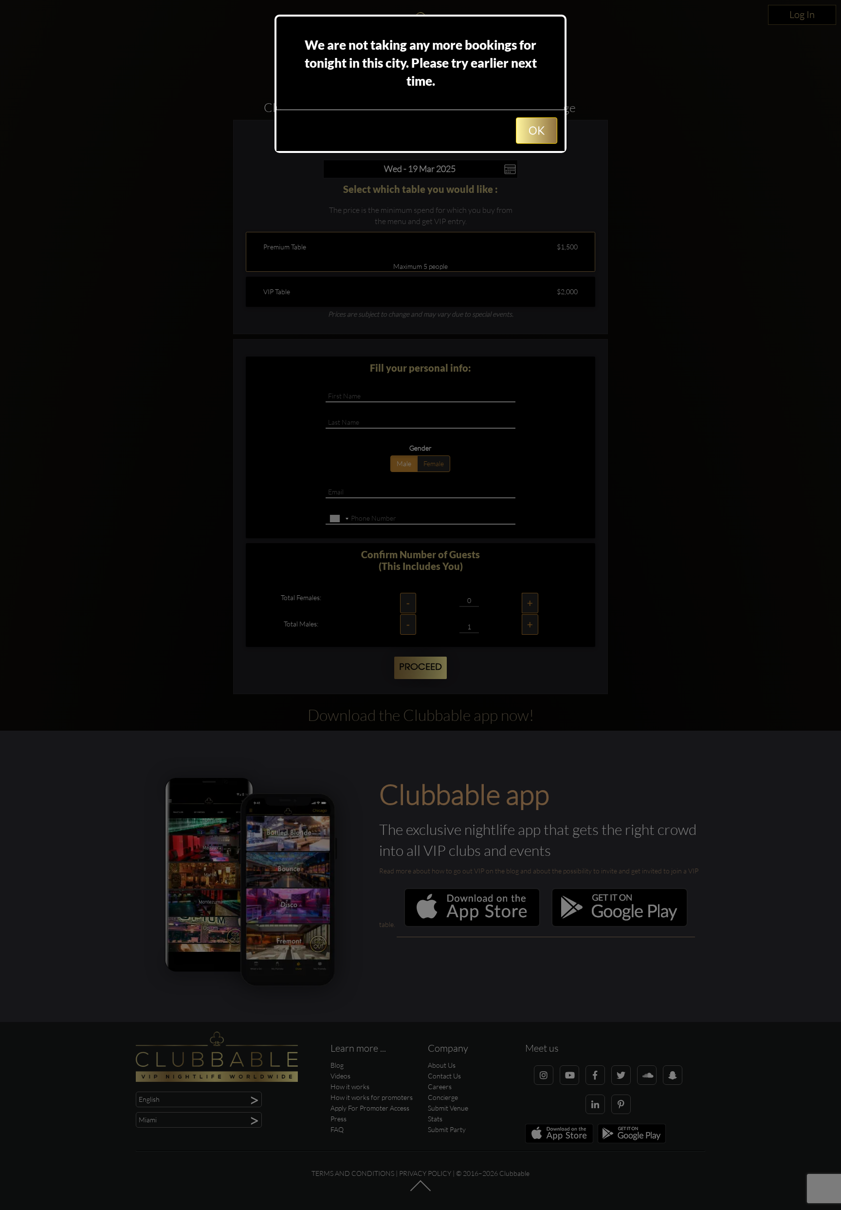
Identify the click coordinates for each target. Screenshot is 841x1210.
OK (537, 130)
